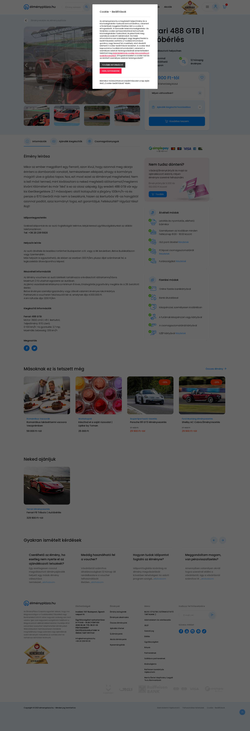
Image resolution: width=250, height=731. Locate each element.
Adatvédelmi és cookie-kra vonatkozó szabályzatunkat (124, 54)
